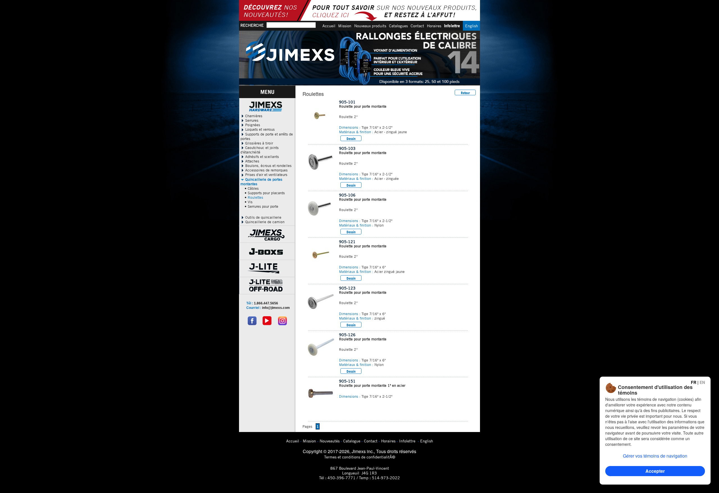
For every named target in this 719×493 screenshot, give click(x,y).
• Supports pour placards (265, 193)
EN (702, 382)
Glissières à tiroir (258, 143)
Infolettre (452, 25)
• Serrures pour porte (261, 206)
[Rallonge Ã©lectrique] (359, 58)
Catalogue (351, 440)
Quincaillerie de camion (264, 222)
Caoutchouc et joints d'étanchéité (259, 149)
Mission (344, 25)
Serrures (251, 120)
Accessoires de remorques (266, 170)
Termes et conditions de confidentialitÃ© (359, 456)
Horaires (434, 25)
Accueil (328, 25)
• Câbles (252, 188)
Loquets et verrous (259, 129)
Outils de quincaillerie (262, 217)
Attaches (251, 161)
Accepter (655, 471)
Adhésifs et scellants (261, 156)
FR (693, 382)
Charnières (253, 116)
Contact (417, 25)
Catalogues (398, 25)
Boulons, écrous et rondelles (268, 165)
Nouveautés (330, 440)
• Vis (248, 202)
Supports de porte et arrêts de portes (266, 136)
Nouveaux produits (370, 25)
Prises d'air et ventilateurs (265, 174)
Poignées (252, 125)
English (471, 25)
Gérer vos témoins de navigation (655, 456)
